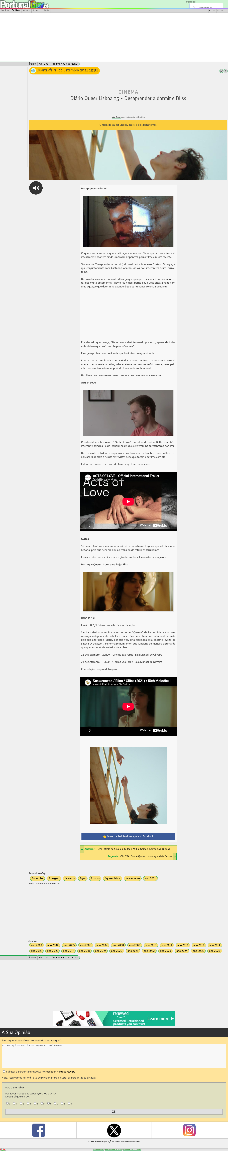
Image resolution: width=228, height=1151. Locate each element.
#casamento (133, 878)
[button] (36, 188)
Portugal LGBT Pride (113, 1149)
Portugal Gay (98, 1149)
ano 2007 (101, 945)
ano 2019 (100, 950)
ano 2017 (68, 950)
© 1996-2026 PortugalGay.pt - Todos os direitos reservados (114, 1141)
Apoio (26, 10)
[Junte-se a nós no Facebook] (38, 1130)
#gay (83, 878)
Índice (5, 10)
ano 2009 (134, 945)
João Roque (116, 117)
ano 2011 (167, 945)
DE (226, 11)
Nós (46, 10)
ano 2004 (52, 945)
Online (16, 10)
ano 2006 (85, 945)
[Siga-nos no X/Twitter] (114, 1130)
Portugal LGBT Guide (132, 1149)
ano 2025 (198, 950)
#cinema (70, 878)
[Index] (13, 64)
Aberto (37, 10)
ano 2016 (52, 950)
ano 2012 (182, 945)
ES (218, 11)
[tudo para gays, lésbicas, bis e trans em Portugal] (33, 4)
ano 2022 (149, 950)
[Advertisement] (114, 37)
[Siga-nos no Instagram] (189, 1130)
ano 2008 (118, 945)
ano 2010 (151, 945)
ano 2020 (116, 950)
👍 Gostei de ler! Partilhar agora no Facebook (128, 836)
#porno (95, 878)
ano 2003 (36, 945)
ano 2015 (36, 950)
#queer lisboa (112, 878)
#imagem (53, 878)
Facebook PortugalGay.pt (60, 1071)
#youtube (37, 878)
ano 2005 (69, 945)
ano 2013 (198, 945)
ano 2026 (214, 950)
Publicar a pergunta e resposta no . (40, 1071)
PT (210, 11)
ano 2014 (214, 945)
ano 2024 (181, 950)
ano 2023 (165, 950)
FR (222, 11)
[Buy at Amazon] (114, 1026)
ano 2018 (84, 950)
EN (214, 11)
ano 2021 (150, 878)
